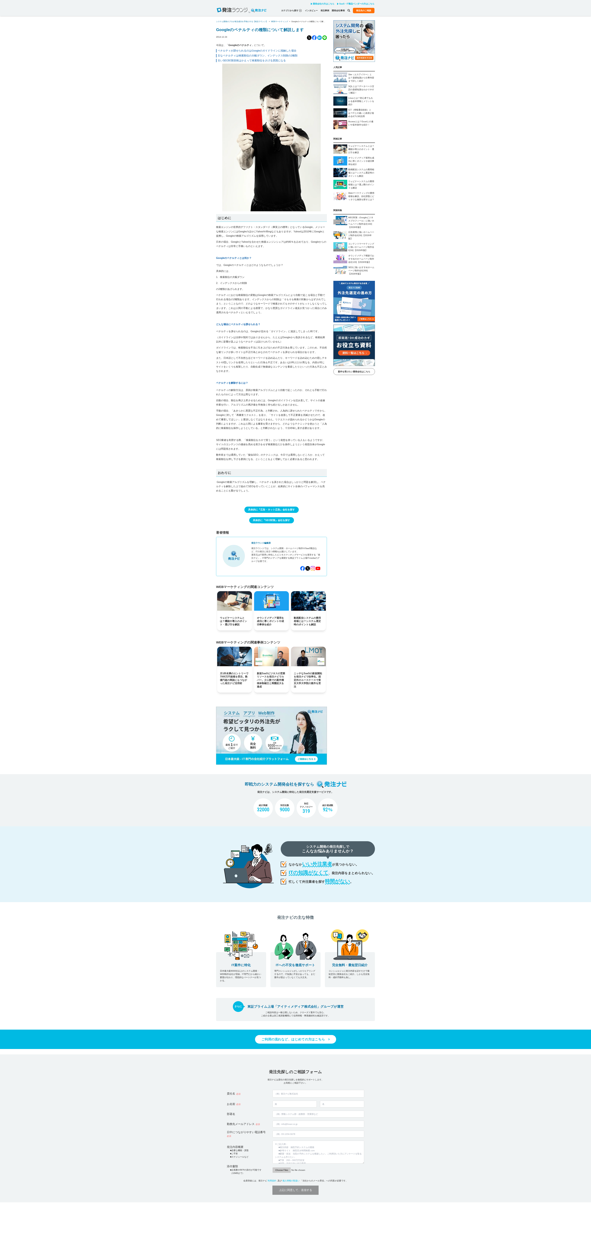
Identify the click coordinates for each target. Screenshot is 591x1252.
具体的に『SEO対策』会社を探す (271, 520)
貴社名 (231, 1093)
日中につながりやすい (246, 1134)
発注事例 (325, 10)
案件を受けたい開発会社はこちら (354, 371)
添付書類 (232, 1166)
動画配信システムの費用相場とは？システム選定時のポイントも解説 (307, 621)
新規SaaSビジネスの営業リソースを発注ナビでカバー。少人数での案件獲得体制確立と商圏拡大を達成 (271, 680)
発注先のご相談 (363, 10)
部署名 (231, 1114)
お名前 (231, 1104)
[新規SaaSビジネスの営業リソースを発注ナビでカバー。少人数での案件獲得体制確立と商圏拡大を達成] (271, 656)
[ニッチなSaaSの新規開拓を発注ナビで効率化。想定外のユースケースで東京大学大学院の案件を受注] (308, 656)
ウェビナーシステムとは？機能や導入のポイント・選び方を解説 (233, 621)
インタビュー (311, 10)
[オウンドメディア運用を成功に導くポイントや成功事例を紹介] (271, 601)
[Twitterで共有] (309, 38)
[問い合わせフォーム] (271, 764)
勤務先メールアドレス (241, 1124)
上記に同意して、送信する (295, 1190)
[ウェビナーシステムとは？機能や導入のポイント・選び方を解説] (234, 601)
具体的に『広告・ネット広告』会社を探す (271, 509)
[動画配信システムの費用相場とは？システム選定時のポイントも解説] (308, 601)
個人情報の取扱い (291, 1180)
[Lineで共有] (324, 38)
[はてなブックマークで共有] (319, 38)
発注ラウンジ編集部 (261, 543)
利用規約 (272, 1180)
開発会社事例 (338, 10)
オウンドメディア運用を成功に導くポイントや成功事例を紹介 (270, 621)
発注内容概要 (235, 1146)
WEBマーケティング (279, 21)
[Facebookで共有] (314, 38)
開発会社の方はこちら (323, 3)
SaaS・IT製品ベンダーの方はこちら (356, 3)
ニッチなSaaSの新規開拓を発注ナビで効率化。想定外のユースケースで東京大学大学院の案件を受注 (308, 680)
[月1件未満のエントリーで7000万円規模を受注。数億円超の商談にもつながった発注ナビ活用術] (234, 656)
